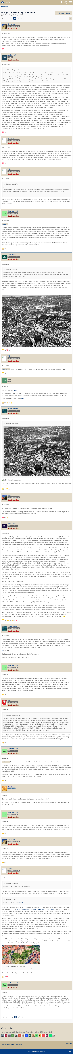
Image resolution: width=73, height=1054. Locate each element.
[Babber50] (30, 1035)
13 (15, 18)
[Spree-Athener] (17, 1035)
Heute (15, 390)
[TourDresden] (20, 1035)
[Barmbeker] (54, 1035)
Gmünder (6, 762)
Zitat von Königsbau (12, 70)
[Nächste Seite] (21, 18)
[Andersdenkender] (6, 1035)
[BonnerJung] (41, 1035)
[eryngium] (44, 1035)
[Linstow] (51, 1035)
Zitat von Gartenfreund (13, 715)
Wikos (5, 224)
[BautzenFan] (3, 1035)
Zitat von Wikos (10, 269)
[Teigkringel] (13, 1035)
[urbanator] (27, 1035)
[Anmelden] (66, 2)
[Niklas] (47, 1035)
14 (18, 18)
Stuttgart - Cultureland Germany (15, 966)
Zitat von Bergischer (12, 423)
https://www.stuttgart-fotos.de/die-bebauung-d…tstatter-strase (35, 909)
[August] (37, 1035)
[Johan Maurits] (23, 1035)
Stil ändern (69, 1044)
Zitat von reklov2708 (12, 184)
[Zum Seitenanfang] (70, 1051)
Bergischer (7, 369)
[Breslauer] (10, 1035)
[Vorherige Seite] (2, 18)
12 (11, 18)
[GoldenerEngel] (34, 1035)
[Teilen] (70, 18)
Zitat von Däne (10, 899)
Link (22, 398)
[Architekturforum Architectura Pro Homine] (6, 2)
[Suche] (61, 2)
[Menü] (70, 2)
